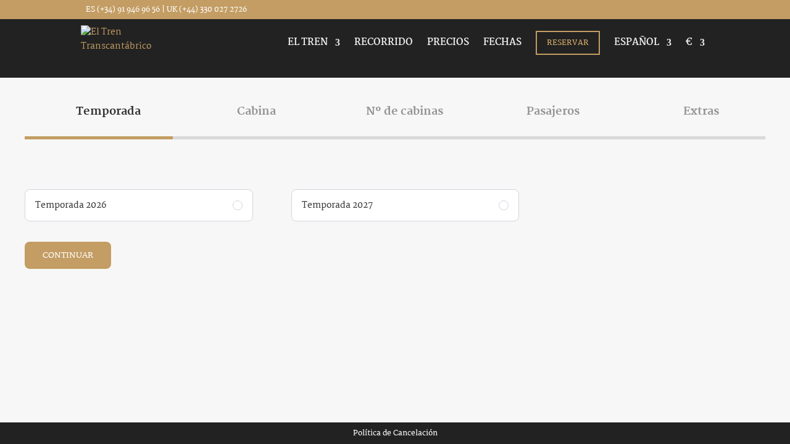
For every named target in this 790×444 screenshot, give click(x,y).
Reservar (568, 42)
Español (636, 44)
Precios (448, 44)
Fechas (502, 44)
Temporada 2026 (71, 205)
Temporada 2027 (337, 205)
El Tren (308, 44)
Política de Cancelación (395, 433)
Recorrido (383, 44)
